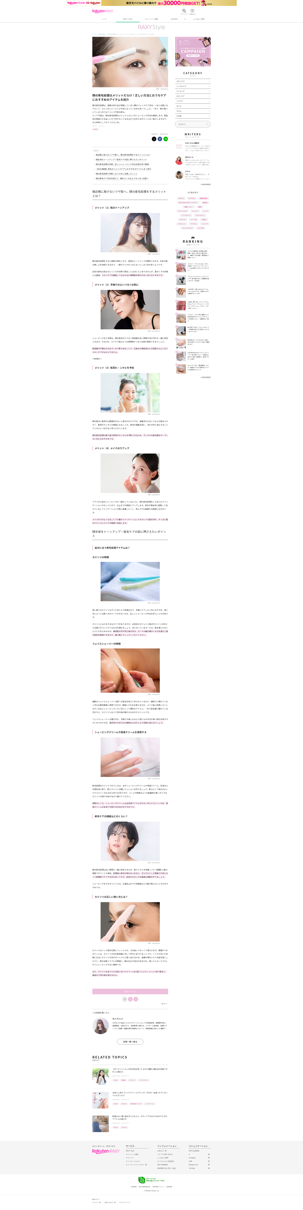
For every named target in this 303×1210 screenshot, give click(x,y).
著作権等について (158, 1187)
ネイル (178, 106)
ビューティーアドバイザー (135, 1165)
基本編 (123, 1080)
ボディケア (102, 126)
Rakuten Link (193, 1165)
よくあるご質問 (199, 19)
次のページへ (130, 991)
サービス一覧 (96, 1202)
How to (95, 129)
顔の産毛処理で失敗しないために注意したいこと (117, 173)
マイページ (130, 1158)
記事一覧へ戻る (130, 1041)
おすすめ (124, 1104)
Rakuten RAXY (102, 11)
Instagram (192, 1158)
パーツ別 (193, 220)
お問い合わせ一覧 (110, 1202)
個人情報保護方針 (144, 1187)
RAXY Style (127, 19)
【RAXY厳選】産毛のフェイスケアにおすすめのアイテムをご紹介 (123, 169)
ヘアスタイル (186, 215)
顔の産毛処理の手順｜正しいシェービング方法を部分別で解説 (122, 164)
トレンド (195, 211)
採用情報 (169, 1187)
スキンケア (180, 81)
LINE (190, 1161)
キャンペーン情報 (151, 19)
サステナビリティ (125, 1202)
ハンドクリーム (150, 1104)
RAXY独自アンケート (136, 1104)
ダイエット (132, 1080)
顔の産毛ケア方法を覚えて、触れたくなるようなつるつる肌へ (122, 178)
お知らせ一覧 (162, 1151)
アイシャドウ (182, 211)
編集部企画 (203, 198)
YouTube (192, 1168)
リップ (205, 211)
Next (164, 1003)
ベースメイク (181, 86)
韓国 (199, 207)
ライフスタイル (143, 1080)
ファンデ (205, 224)
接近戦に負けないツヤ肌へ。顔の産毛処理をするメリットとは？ (123, 154)
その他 (178, 116)
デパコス (193, 224)
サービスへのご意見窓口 (165, 1161)
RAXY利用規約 (162, 1165)
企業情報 (134, 1187)
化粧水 (204, 220)
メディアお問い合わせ (165, 1154)
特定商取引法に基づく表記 (166, 1168)
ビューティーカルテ (133, 1161)
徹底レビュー (189, 207)
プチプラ (182, 220)
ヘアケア (179, 101)
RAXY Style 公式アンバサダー (188, 203)
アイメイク (180, 91)
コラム (178, 111)
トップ (104, 19)
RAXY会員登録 (194, 1151)
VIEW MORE (205, 184)
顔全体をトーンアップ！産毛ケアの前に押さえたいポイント (121, 159)
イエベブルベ (200, 215)
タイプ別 (200, 228)
